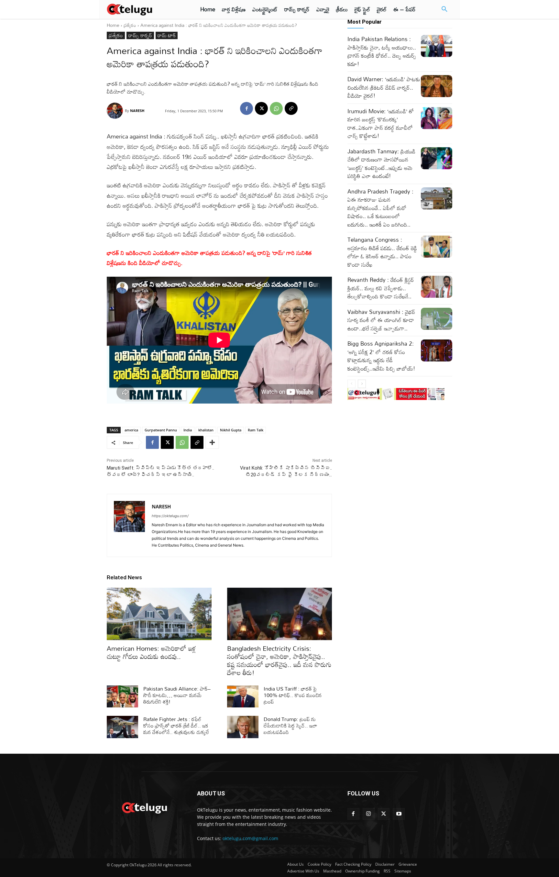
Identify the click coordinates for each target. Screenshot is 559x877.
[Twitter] (384, 814)
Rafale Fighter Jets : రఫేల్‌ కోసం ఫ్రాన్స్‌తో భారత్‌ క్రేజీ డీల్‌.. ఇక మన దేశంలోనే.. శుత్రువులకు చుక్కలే (176, 725)
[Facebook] (246, 108)
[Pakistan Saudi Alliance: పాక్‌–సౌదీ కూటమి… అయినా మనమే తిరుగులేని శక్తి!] (122, 696)
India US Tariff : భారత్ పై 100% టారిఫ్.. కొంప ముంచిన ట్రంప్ (293, 695)
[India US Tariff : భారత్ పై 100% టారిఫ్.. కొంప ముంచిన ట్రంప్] (242, 696)
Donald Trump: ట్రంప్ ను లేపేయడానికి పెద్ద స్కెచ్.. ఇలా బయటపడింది (290, 725)
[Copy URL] (291, 108)
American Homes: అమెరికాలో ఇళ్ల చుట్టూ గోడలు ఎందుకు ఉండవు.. (151, 652)
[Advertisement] (78, 120)
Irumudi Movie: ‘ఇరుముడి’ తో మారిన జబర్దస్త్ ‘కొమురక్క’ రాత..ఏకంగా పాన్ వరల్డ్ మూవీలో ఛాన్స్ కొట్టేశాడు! (380, 123)
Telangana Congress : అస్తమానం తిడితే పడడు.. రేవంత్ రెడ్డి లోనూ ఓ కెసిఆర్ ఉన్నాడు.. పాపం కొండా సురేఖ (382, 252)
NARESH (137, 110)
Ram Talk (255, 429)
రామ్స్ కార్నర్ (140, 35)
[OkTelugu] (144, 9)
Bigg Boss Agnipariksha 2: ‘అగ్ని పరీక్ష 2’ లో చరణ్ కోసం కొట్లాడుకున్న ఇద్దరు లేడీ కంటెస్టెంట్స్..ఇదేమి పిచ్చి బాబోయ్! (381, 356)
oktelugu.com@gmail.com (250, 838)
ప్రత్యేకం (130, 25)
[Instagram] (369, 814)
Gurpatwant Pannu (161, 429)
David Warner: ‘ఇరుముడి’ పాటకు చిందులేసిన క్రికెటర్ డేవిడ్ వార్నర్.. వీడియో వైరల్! (383, 87)
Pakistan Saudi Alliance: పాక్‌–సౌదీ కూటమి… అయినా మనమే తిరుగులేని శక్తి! (177, 695)
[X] (261, 108)
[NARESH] (116, 111)
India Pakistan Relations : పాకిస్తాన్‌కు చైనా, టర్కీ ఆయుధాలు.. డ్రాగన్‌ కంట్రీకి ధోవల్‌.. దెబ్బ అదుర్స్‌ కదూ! (381, 51)
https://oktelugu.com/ (170, 516)
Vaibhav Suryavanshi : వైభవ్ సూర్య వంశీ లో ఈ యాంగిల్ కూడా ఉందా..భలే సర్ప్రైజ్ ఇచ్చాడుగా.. (381, 320)
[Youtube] (399, 814)
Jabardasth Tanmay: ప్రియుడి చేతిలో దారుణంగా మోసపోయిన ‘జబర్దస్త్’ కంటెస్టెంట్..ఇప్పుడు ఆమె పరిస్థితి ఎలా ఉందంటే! (381, 164)
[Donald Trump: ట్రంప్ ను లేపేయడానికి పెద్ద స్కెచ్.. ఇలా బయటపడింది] (242, 727)
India (187, 429)
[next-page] (362, 384)
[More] (212, 442)
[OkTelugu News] (144, 807)
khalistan (206, 429)
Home (113, 25)
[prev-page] (351, 384)
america (131, 429)
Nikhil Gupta (230, 429)
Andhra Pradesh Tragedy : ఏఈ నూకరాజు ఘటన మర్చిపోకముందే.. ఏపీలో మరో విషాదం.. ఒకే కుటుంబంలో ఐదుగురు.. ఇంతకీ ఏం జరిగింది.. (380, 208)
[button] (444, 9)
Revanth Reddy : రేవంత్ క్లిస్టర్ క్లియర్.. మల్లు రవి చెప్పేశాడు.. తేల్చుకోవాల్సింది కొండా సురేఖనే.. (380, 288)
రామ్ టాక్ (167, 35)
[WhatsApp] (276, 108)
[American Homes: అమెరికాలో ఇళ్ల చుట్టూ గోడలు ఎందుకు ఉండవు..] (159, 614)
